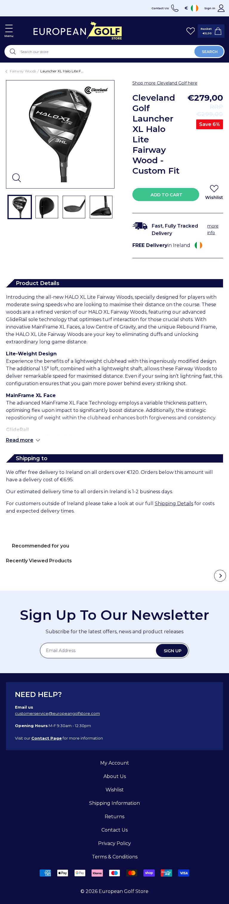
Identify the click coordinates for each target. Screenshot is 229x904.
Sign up (173, 651)
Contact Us (114, 830)
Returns (114, 816)
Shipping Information (114, 803)
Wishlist (115, 790)
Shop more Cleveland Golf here (164, 83)
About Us (114, 776)
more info (213, 229)
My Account (114, 763)
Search (210, 51)
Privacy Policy (114, 843)
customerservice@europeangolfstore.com (57, 713)
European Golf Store (123, 891)
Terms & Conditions (114, 857)
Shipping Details (174, 503)
